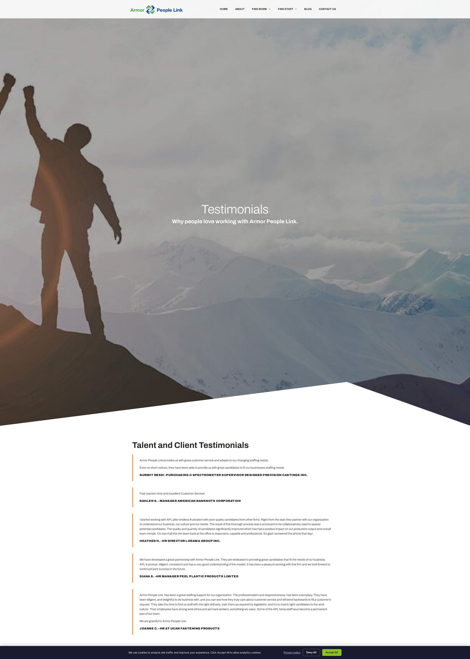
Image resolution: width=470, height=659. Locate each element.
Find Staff (285, 9)
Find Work (259, 9)
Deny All (311, 652)
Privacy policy (292, 652)
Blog (308, 9)
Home (224, 9)
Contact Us (327, 9)
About (240, 9)
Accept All (332, 652)
